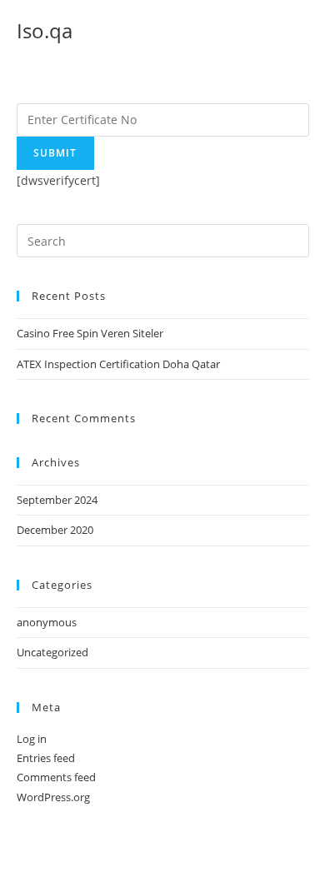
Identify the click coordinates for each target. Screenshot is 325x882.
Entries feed (46, 757)
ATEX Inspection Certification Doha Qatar (118, 363)
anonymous (47, 622)
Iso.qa (44, 30)
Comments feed (56, 777)
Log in (32, 738)
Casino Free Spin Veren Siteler (90, 333)
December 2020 (55, 529)
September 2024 (57, 499)
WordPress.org (53, 797)
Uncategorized (52, 652)
